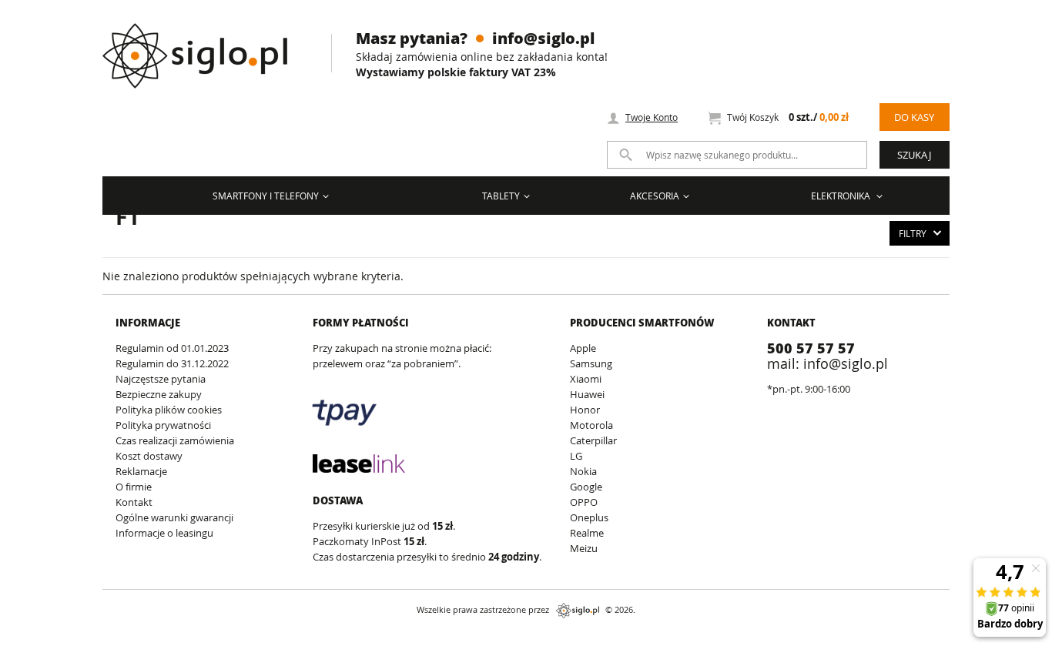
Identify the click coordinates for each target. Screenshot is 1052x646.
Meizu (584, 548)
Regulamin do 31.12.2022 (172, 363)
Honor (585, 410)
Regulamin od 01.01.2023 (172, 348)
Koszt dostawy (149, 456)
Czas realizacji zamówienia (175, 440)
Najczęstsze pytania (161, 379)
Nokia (583, 471)
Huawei (587, 394)
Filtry (912, 233)
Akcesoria (654, 195)
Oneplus (589, 517)
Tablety (501, 195)
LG (576, 456)
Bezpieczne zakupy (159, 394)
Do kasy (914, 117)
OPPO (584, 502)
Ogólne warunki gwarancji (174, 517)
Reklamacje (141, 471)
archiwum (26, 638)
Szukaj (914, 155)
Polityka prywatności (163, 425)
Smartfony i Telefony (266, 195)
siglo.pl (577, 610)
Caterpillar (593, 440)
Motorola (591, 425)
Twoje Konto (651, 117)
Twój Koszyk (788, 117)
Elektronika (842, 195)
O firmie (134, 487)
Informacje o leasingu (164, 533)
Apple (583, 348)
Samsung (591, 363)
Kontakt (134, 502)
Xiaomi (585, 379)
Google (586, 487)
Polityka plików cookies (169, 410)
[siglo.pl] (204, 44)
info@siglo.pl (543, 38)
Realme (587, 533)
